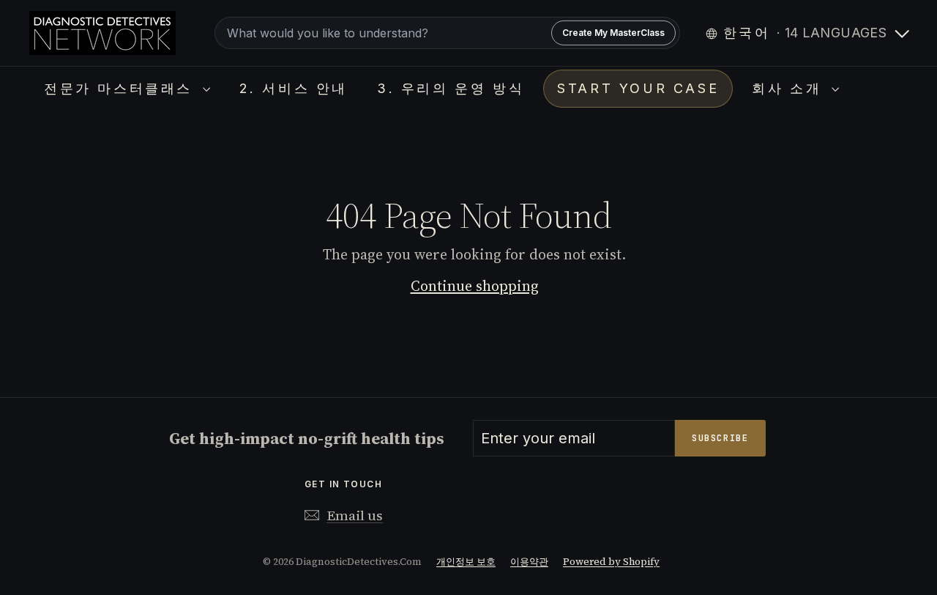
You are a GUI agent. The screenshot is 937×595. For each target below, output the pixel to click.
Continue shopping (475, 286)
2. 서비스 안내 (293, 88)
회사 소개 (790, 88)
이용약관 (529, 562)
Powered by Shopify (611, 562)
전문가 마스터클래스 (121, 88)
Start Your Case (638, 88)
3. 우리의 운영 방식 (450, 88)
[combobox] (446, 33)
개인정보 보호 (466, 562)
